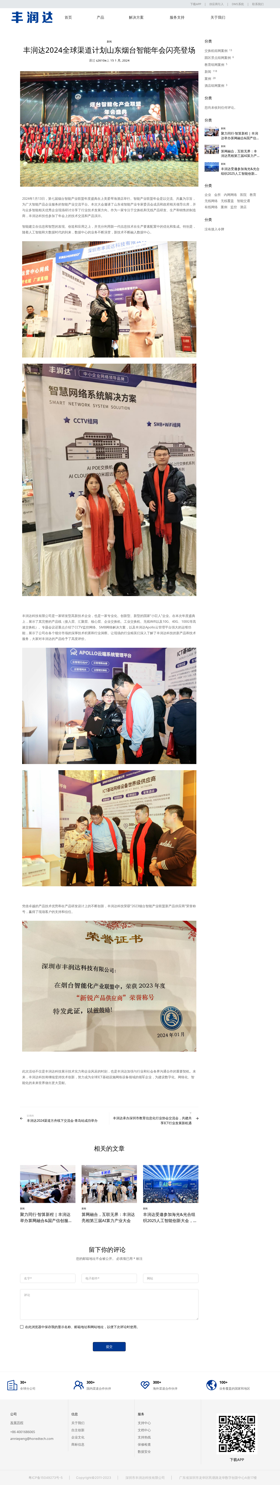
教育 (253, 194)
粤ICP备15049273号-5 (45, 1478)
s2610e (97, 60)
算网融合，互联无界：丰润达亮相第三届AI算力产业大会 (239, 156)
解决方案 (136, 17)
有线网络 (211, 207)
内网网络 (230, 194)
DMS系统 (238, 4)
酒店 (243, 207)
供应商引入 (216, 4)
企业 (208, 194)
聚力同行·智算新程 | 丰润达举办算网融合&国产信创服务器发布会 (46, 1220)
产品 (100, 17)
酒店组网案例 (214, 85)
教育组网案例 (214, 64)
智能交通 (243, 201)
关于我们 (218, 17)
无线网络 (211, 201)
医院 (243, 194)
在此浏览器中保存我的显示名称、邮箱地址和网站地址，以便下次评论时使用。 (82, 1327)
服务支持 (177, 17)
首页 (68, 17)
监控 (233, 207)
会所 (217, 194)
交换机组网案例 (216, 50)
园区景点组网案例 (218, 57)
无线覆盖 (227, 201)
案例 (208, 78)
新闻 (109, 41)
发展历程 (16, 1422)
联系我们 (258, 4)
